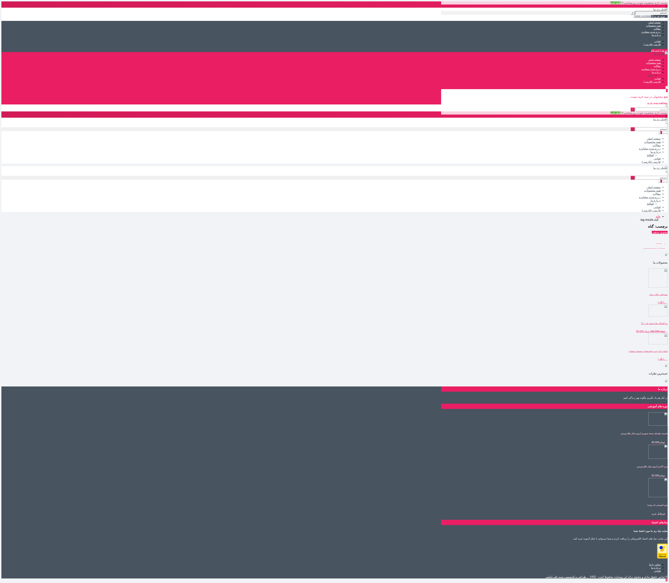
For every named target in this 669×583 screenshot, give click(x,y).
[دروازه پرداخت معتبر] (662, 557)
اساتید (651, 38)
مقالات (657, 28)
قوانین (657, 41)
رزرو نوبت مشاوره (651, 31)
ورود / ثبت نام (659, 50)
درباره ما (656, 35)
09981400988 (642, 16)
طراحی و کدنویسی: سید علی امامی (566, 576)
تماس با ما (655, 564)
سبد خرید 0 (658, 16)
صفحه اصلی (654, 22)
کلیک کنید (615, 2)
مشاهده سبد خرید (657, 102)
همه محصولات (653, 25)
